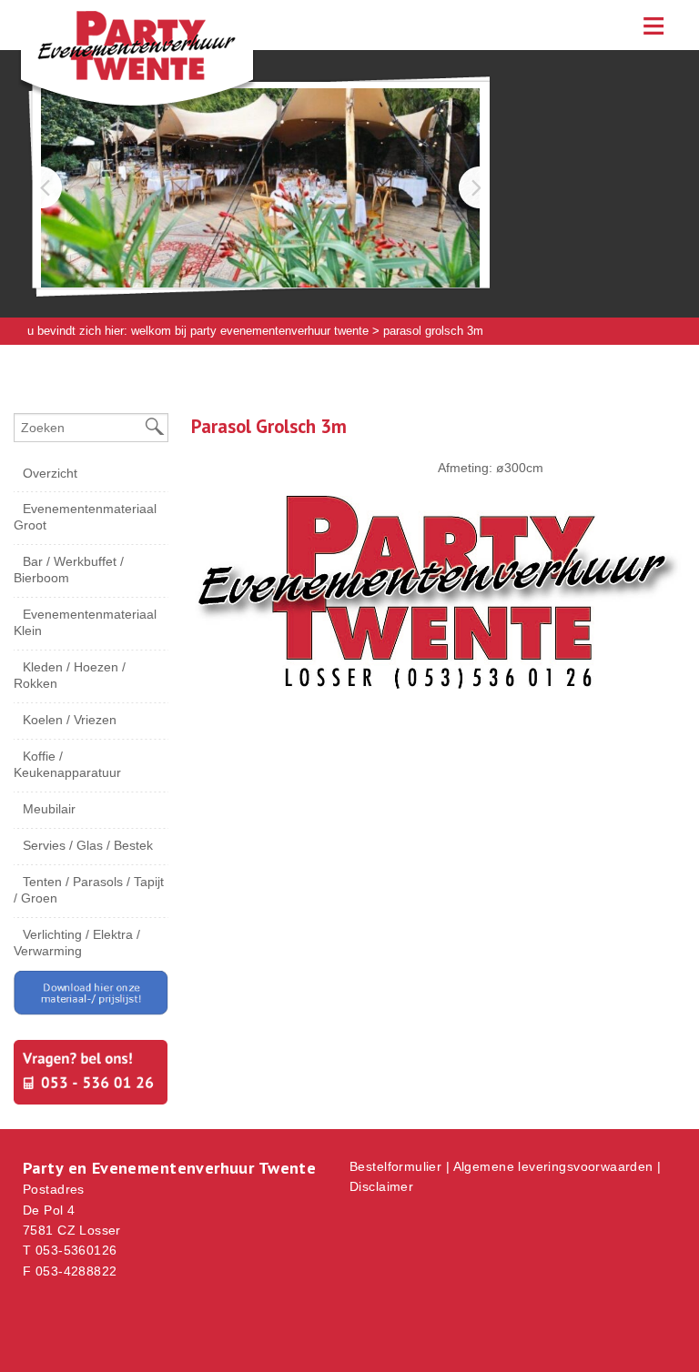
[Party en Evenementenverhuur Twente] (109, 68)
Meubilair (49, 809)
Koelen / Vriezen (69, 719)
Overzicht (50, 473)
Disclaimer (381, 1186)
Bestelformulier (395, 1166)
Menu (653, 25)
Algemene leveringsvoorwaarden (553, 1166)
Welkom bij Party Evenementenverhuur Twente (250, 331)
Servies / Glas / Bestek (88, 845)
